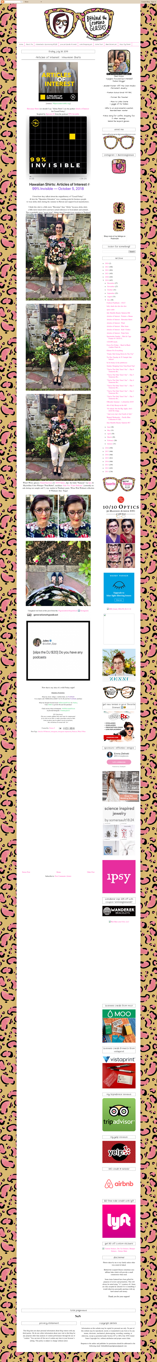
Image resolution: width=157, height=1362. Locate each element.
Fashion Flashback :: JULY (116, 303)
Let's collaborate (118, 762)
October (110, 290)
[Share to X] (69, 728)
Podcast (74, 731)
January (110, 443)
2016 (107, 454)
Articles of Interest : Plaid (116, 323)
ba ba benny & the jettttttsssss (117, 362)
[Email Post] (60, 728)
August (110, 296)
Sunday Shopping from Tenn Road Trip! (121, 366)
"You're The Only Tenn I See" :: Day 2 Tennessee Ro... (120, 392)
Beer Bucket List (111, 44)
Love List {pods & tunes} (68, 44)
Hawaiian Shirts (33, 108)
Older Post (90, 872)
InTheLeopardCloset (64, 703)
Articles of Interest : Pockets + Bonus (120, 316)
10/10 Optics (60, 482)
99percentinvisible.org (61, 103)
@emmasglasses (65, 710)
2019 (107, 280)
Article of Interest (82, 108)
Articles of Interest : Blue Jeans (117, 326)
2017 (107, 451)
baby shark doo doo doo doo (116, 306)
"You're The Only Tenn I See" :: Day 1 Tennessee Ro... (120, 397)
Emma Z (52, 728)
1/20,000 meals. (112, 342)
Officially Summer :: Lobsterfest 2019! (120, 402)
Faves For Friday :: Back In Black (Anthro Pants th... (118, 346)
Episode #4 (50, 114)
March (109, 437)
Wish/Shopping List (85, 44)
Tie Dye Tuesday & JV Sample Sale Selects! (119, 358)
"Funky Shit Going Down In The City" (120, 354)
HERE (50, 705)
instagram (54, 731)
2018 (107, 448)
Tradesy (75, 703)
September (111, 293)
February (110, 440)
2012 (107, 468)
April (109, 433)
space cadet (110, 309)
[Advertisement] (119, 963)
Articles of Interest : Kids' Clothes (118, 329)
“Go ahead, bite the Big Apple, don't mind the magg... (119, 409)
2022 (107, 270)
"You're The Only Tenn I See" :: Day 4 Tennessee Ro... (120, 381)
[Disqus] (58, 769)
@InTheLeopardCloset (68, 708)
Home (21, 44)
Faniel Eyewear (46, 482)
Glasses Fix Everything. (115, 350)
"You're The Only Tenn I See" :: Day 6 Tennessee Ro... (120, 370)
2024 (107, 263)
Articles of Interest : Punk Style (118, 333)
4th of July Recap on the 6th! (117, 405)
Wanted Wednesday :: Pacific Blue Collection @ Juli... (118, 418)
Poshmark (115, 238)
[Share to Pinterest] (73, 728)
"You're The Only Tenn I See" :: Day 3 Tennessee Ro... (120, 386)
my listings (119, 236)
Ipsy (90, 482)
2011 (107, 471)
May (109, 430)
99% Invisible (73, 114)
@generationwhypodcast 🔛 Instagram (73, 610)
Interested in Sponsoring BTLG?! (46, 44)
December (111, 283)
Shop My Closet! (125, 44)
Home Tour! (99, 44)
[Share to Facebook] (71, 728)
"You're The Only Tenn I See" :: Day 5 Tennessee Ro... (120, 376)
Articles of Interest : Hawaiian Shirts (119, 319)
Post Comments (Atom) (63, 876)
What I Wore (82, 731)
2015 (107, 458)
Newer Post (26, 872)
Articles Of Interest (44, 731)
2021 (107, 273)
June (109, 427)
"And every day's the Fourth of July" (119, 414)
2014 (107, 461)
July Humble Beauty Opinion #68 (118, 313)
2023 (107, 267)
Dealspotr (123, 766)
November (111, 286)
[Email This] (64, 728)
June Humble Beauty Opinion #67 (118, 422)
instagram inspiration (64, 731)
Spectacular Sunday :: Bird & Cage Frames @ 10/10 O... (119, 337)
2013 (107, 465)
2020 (107, 277)
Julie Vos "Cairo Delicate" (73, 485)
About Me (29, 44)
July (109, 300)
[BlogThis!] (66, 728)
